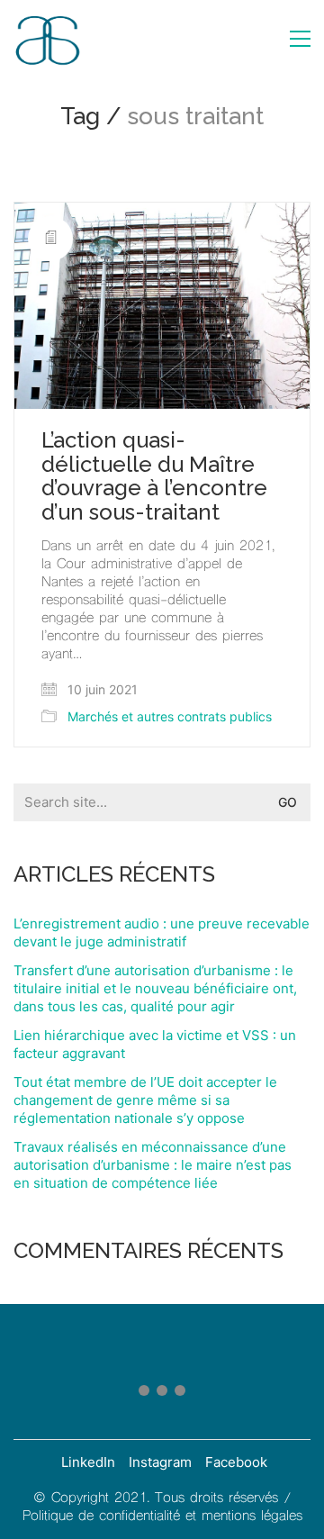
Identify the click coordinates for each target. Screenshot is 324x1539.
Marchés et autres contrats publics (170, 716)
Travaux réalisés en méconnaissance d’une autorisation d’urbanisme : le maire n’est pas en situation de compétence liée (153, 1164)
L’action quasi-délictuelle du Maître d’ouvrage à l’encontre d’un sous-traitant (154, 476)
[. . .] (162, 1394)
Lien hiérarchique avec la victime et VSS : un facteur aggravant (155, 1044)
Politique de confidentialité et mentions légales (162, 1516)
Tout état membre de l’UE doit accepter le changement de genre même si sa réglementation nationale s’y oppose (145, 1100)
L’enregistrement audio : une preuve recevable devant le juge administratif (162, 932)
